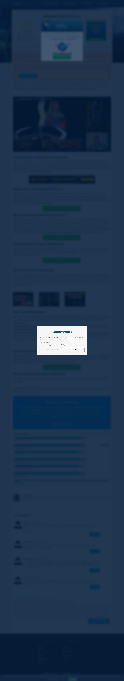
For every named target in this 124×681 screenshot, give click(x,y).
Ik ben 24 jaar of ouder (52, 350)
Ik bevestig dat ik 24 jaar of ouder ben (63, 345)
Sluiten (75, 350)
